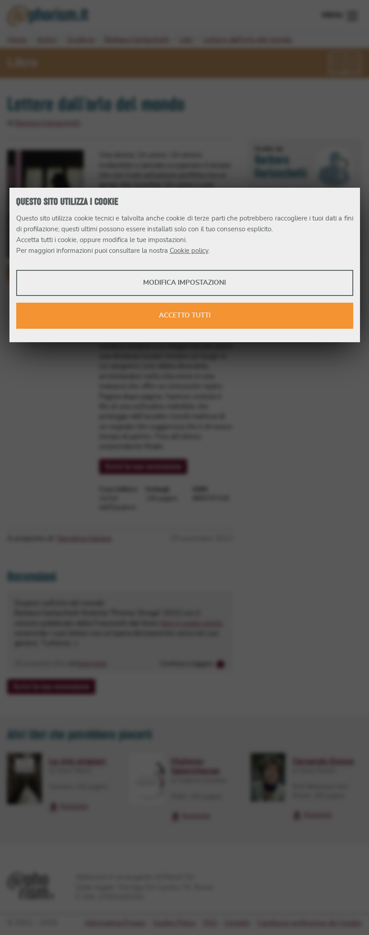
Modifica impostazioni (184, 282)
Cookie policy (189, 250)
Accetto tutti (185, 315)
